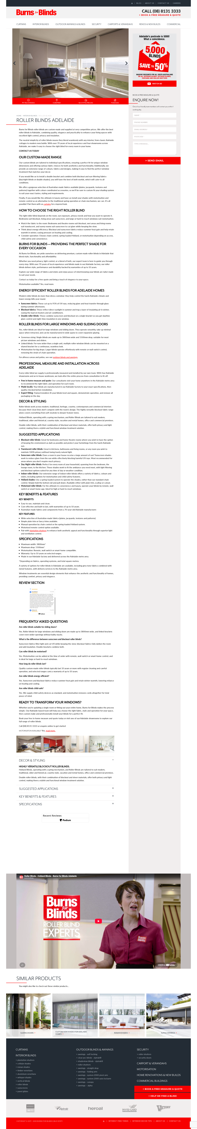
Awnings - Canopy (86, 1082)
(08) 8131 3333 (161, 11)
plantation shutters (38, 530)
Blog (138, 3)
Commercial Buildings (152, 1081)
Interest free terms (118, 1121)
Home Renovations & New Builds (159, 1075)
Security (96, 24)
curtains (47, 204)
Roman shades (23, 1067)
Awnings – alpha (85, 1085)
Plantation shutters (25, 1060)
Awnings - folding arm (87, 1071)
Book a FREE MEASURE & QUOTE (150, 18)
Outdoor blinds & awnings (94, 1049)
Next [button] (126, 63)
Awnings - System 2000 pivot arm (93, 1075)
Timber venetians (25, 1070)
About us (149, 3)
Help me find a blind (163, 1096)
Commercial (174, 24)
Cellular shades (24, 1063)
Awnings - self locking (87, 1054)
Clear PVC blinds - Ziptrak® (89, 1057)
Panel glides (22, 1091)
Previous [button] (14, 63)
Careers (177, 3)
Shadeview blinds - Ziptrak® (90, 1061)
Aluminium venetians (26, 1073)
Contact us (163, 3)
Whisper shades (24, 1077)
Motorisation (146, 1069)
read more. (51, 730)
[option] (70, 63)
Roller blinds (22, 1084)
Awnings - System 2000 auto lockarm (94, 1078)
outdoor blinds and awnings (65, 357)
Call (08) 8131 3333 (174, 18)
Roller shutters (84, 1064)
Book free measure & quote (161, 15)
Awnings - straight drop (88, 1068)
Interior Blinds (41, 24)
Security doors (145, 1057)
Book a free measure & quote (163, 1089)
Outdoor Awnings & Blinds (70, 24)
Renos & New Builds (149, 24)
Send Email (156, 160)
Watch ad (157, 84)
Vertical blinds (23, 1080)
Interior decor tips (142, 1121)
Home (132, 3)
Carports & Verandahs (120, 24)
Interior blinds (26, 1055)
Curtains (21, 24)
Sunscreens (22, 1087)
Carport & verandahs (152, 1063)
